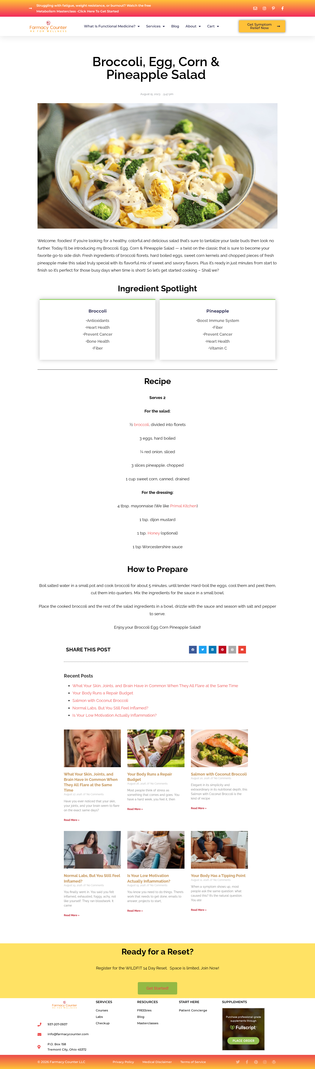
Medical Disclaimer (157, 1062)
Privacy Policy (123, 1062)
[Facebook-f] (247, 1062)
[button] (193, 650)
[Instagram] (265, 1062)
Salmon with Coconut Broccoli (100, 700)
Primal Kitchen (183, 505)
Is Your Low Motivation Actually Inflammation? (114, 715)
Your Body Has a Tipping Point (218, 875)
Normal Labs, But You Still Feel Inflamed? (110, 708)
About (191, 26)
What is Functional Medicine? (109, 26)
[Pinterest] (256, 1062)
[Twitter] (238, 1062)
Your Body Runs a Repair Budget (102, 693)
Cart (211, 26)
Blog (175, 26)
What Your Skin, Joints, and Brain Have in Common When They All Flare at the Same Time (155, 685)
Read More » (72, 820)
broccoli (141, 424)
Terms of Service (193, 1062)
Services (153, 26)
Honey (154, 533)
